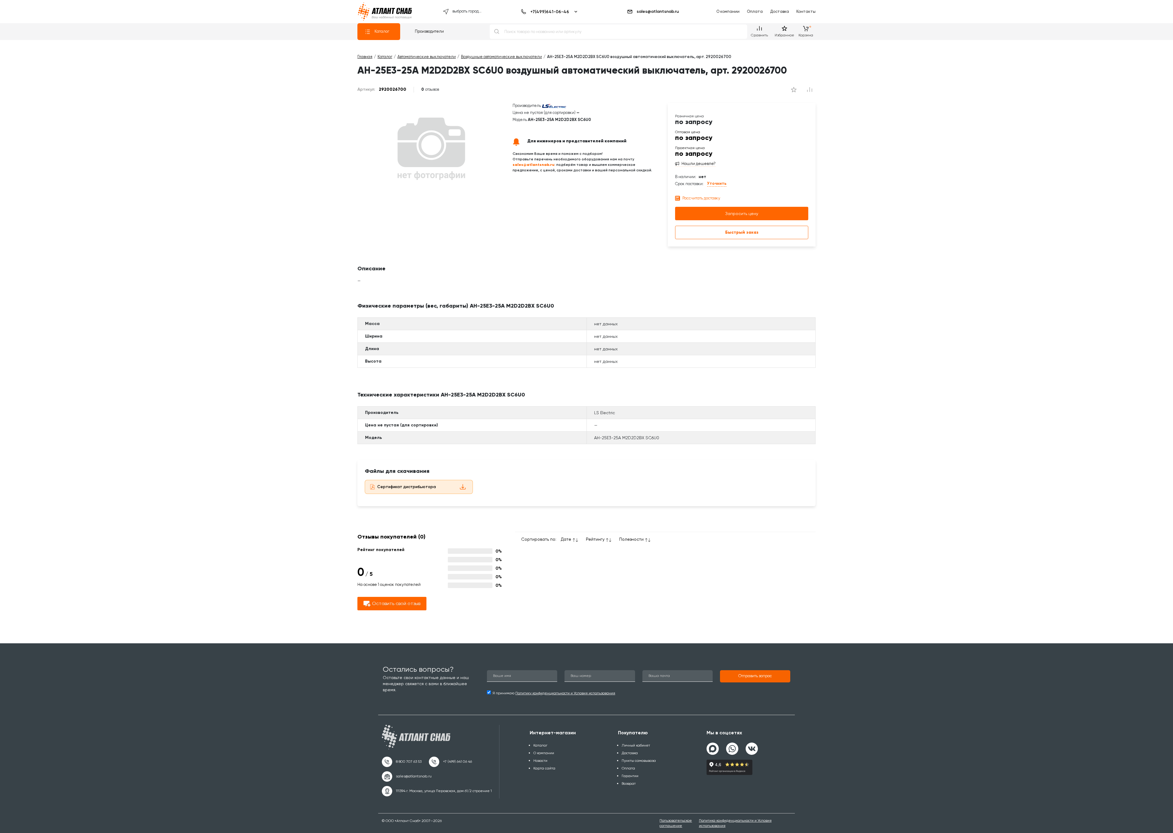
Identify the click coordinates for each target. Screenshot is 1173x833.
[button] (755, 676)
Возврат (629, 783)
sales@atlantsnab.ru (658, 11)
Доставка (779, 11)
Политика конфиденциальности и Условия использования (735, 823)
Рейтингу (595, 539)
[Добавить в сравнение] (793, 89)
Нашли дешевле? (699, 164)
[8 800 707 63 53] (402, 762)
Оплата (755, 11)
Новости (540, 760)
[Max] (713, 749)
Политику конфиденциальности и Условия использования (565, 693)
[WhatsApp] (732, 746)
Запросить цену (741, 213)
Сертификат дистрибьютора (406, 486)
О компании (728, 11)
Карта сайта (544, 768)
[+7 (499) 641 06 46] (450, 762)
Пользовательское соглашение (676, 823)
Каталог (382, 31)
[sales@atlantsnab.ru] (407, 776)
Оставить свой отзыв (396, 603)
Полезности (631, 539)
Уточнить (716, 183)
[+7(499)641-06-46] (548, 11)
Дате (566, 539)
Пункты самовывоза (639, 760)
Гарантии (630, 776)
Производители (429, 31)
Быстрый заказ (741, 232)
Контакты (806, 11)
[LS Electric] (554, 105)
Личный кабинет (636, 745)
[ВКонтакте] (752, 746)
